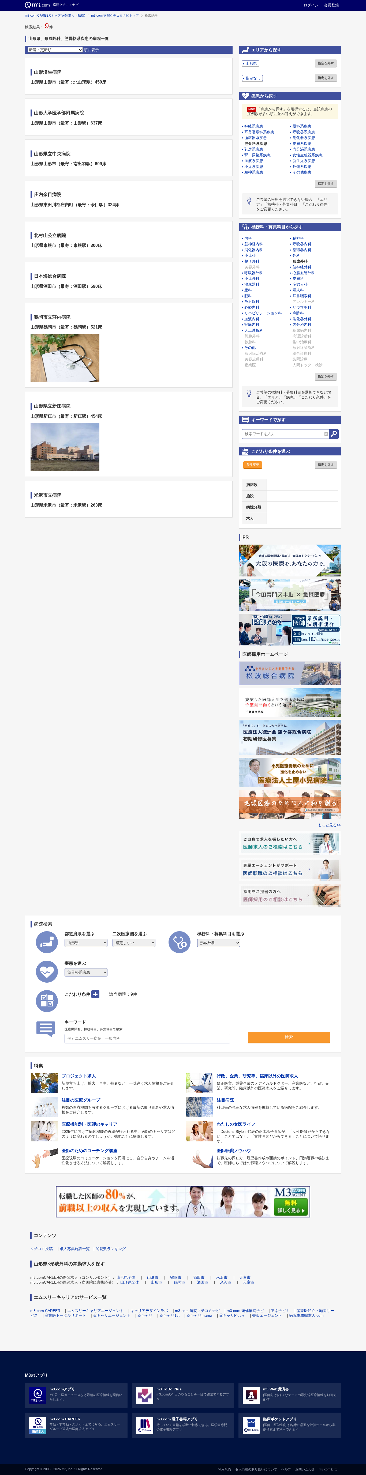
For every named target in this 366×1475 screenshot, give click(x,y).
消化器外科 (302, 319)
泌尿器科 (251, 284)
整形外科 (251, 261)
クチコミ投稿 (41, 1249)
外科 (296, 255)
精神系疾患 (253, 172)
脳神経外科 (302, 267)
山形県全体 (126, 1277)
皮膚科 (298, 278)
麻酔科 (298, 313)
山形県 (251, 63)
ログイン (311, 5)
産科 (248, 290)
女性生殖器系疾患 (308, 155)
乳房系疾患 (253, 149)
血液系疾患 (253, 161)
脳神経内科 (253, 244)
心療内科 (251, 307)
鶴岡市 (175, 1277)
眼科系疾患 (302, 126)
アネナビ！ (280, 1310)
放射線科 (251, 301)
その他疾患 (302, 172)
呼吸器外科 (253, 273)
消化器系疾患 (304, 137)
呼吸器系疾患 (304, 132)
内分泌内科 (302, 324)
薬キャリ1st (169, 1315)
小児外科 (251, 278)
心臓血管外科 (304, 273)
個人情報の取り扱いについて (256, 1469)
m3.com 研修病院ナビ (245, 1310)
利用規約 (224, 1469)
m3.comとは (328, 1469)
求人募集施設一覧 (75, 1249)
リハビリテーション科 (263, 313)
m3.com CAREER (45, 1310)
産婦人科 (300, 284)
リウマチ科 (302, 307)
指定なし (253, 78)
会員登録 (331, 5)
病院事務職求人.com (306, 1315)
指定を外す (326, 63)
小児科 (250, 255)
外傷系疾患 (302, 166)
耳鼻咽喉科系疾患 (259, 132)
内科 (248, 238)
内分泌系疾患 (304, 149)
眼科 (248, 296)
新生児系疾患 (304, 161)
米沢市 (221, 1277)
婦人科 (298, 290)
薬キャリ (144, 1315)
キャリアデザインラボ (149, 1310)
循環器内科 (302, 250)
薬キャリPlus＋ (232, 1315)
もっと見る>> (329, 825)
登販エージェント (267, 1315)
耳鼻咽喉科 (302, 296)
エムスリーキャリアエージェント (95, 1310)
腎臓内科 (251, 324)
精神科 (298, 238)
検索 (289, 1037)
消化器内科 (253, 250)
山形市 (152, 1277)
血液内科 (251, 319)
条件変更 (252, 465)
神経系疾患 (253, 126)
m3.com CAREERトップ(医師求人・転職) (55, 15)
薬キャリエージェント (111, 1315)
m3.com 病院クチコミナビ (197, 1310)
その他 (250, 347)
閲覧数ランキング (111, 1249)
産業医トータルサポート (65, 1315)
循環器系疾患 (255, 137)
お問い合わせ (305, 1469)
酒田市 (198, 1277)
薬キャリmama (199, 1315)
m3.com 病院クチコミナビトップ (115, 15)
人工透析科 (253, 330)
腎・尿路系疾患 (257, 155)
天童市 (245, 1277)
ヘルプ (286, 1469)
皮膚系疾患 (302, 143)
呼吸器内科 (302, 244)
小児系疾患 (253, 166)
